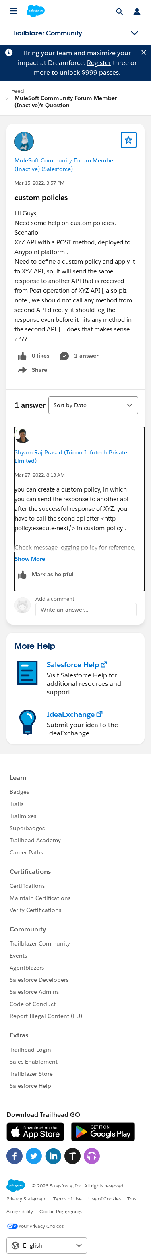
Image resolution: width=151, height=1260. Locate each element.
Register (99, 62)
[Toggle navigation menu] (134, 33)
